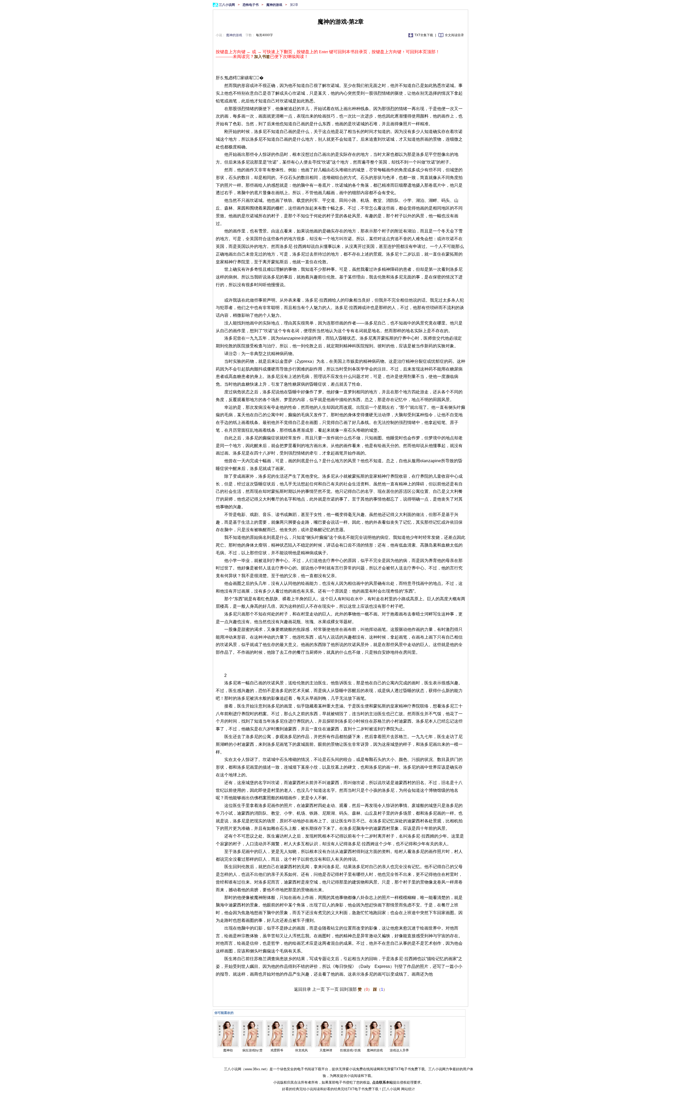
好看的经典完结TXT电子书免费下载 (351, 1089)
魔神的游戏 (274, 5)
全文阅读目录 (454, 35)
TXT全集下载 (424, 35)
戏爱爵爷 (277, 1050)
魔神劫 (228, 1050)
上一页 (318, 989)
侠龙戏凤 (301, 1050)
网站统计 (408, 1089)
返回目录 (302, 989)
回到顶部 (348, 989)
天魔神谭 (325, 1050)
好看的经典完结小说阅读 (301, 1089)
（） (365, 989)
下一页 (332, 989)
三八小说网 (227, 5)
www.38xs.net (255, 1069)
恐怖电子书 (251, 5)
